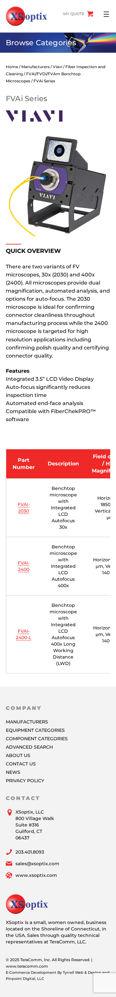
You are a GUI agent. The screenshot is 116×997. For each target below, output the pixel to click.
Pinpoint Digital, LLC (25, 978)
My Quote (73, 13)
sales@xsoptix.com (37, 864)
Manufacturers (35, 66)
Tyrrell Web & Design (82, 972)
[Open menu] (106, 14)
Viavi (57, 66)
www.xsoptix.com (36, 875)
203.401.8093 (29, 852)
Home (12, 66)
